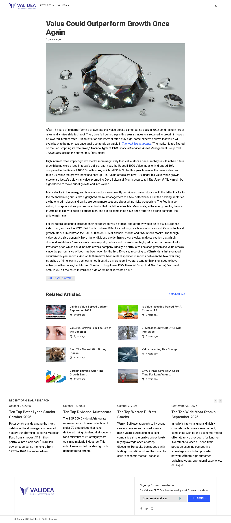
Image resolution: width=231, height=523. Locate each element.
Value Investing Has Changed (160, 349)
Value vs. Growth (60, 278)
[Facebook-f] (141, 508)
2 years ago (79, 315)
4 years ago (152, 354)
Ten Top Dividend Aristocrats (87, 412)
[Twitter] (146, 508)
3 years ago (152, 315)
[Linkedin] (152, 508)
